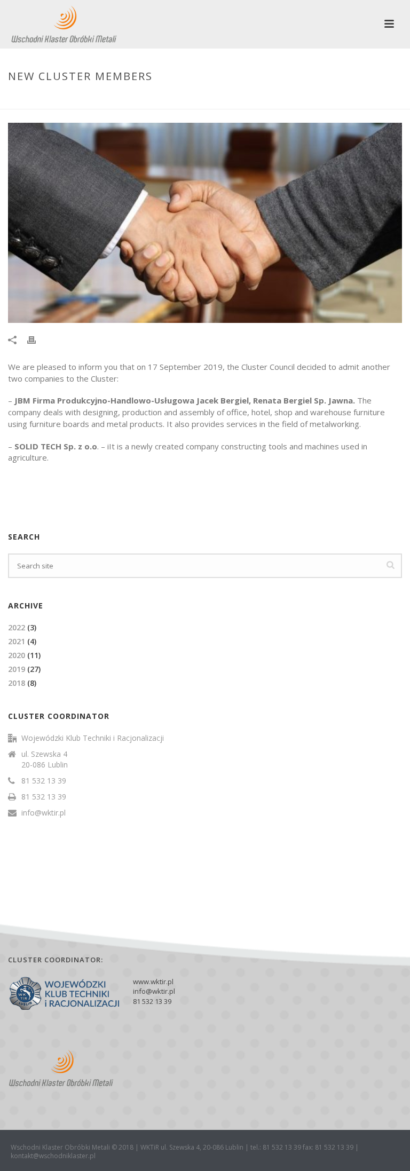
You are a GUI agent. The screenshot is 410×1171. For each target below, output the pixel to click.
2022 (16, 627)
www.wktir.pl (153, 981)
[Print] (36, 339)
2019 (16, 669)
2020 (16, 655)
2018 (16, 683)
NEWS (299, 98)
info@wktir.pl (43, 813)
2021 (16, 641)
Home (273, 98)
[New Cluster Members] (205, 223)
